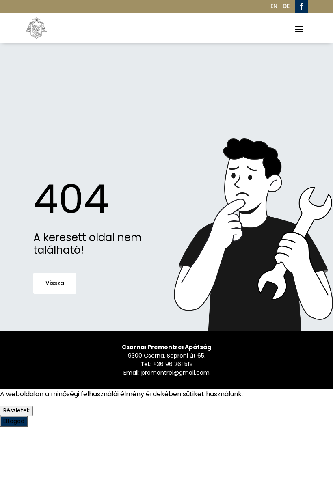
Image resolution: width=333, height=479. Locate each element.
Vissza (54, 283)
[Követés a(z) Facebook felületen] (301, 6)
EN (273, 6)
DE (286, 6)
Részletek (16, 410)
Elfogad (13, 421)
